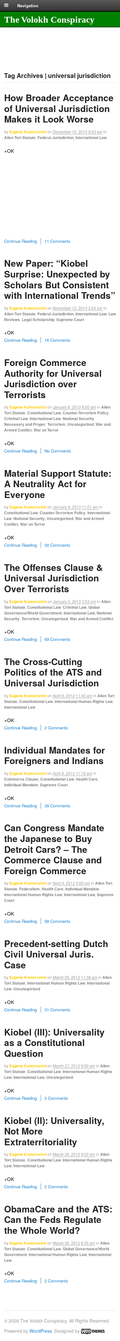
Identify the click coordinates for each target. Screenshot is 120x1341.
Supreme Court (70, 319)
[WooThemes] (93, 1331)
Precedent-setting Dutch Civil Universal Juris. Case (56, 954)
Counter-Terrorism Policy (85, 413)
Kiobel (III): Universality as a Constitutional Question (54, 1042)
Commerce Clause (21, 779)
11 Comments (57, 241)
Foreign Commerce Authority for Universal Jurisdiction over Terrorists (53, 378)
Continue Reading (20, 241)
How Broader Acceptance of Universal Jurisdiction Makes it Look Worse (59, 108)
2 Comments (56, 728)
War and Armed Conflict (91, 618)
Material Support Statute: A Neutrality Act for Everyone (57, 484)
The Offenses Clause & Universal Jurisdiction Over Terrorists (53, 578)
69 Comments (57, 639)
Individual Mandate (21, 785)
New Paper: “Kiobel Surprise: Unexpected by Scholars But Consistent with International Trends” (59, 279)
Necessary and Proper (24, 424)
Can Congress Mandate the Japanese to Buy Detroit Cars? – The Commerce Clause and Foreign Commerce (54, 849)
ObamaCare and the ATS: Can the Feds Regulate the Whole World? (58, 1219)
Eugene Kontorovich (27, 132)
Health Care (87, 779)
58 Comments (57, 921)
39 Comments (57, 806)
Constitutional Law (44, 413)
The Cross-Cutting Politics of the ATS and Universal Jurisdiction (53, 672)
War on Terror (46, 430)
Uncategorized (80, 424)
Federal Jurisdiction (55, 137)
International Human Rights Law (84, 701)
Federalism (29, 889)
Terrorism (56, 424)
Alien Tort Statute (20, 137)
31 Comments (57, 1010)
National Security (78, 418)
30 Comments (57, 545)
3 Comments (56, 1098)
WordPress (40, 1331)
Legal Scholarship (38, 319)
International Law (91, 137)
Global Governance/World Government (52, 610)
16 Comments (57, 340)
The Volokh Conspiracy (49, 20)
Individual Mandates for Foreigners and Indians (54, 755)
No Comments (57, 451)
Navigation (27, 5)
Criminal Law (16, 418)
